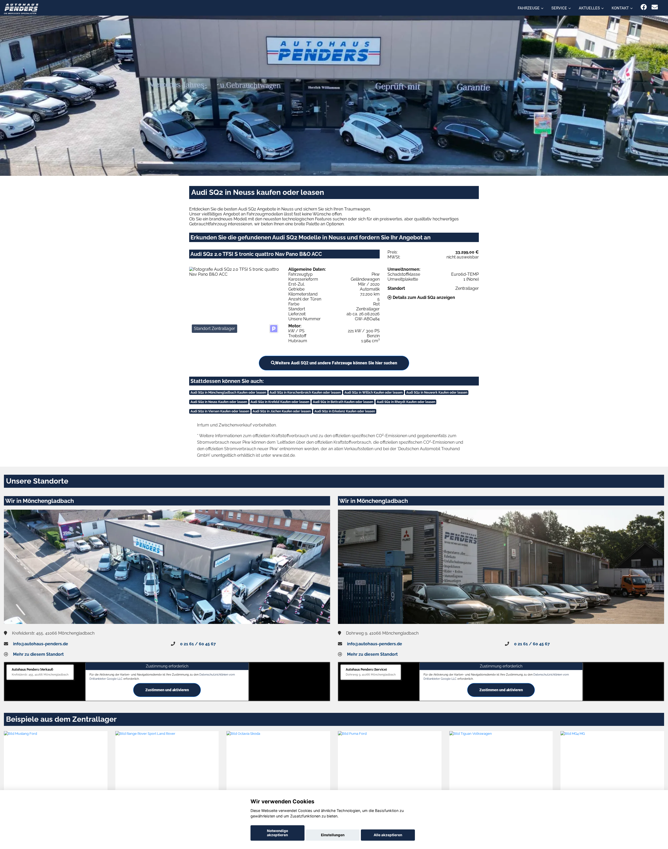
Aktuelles (589, 8)
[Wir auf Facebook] (644, 7)
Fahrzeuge (529, 8)
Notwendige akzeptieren (277, 833)
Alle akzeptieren (388, 835)
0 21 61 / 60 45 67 (198, 643)
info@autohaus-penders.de (40, 643)
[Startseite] (21, 8)
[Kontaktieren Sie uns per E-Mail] (655, 7)
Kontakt (620, 8)
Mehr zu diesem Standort (38, 654)
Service (559, 8)
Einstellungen (332, 835)
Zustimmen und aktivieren (167, 690)
